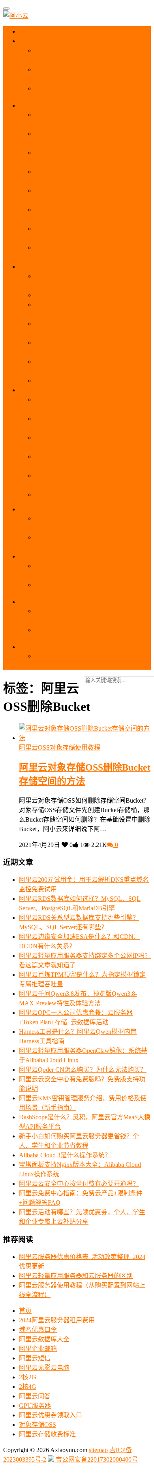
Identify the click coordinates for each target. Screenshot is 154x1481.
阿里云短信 (35, 1358)
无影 (31, 390)
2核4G (27, 1386)
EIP (30, 647)
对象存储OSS (37, 1424)
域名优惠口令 (38, 1329)
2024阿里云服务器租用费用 (57, 1320)
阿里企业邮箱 (38, 1348)
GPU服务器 (35, 1405)
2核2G (27, 1377)
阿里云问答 (35, 1396)
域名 (32, 556)
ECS (32, 105)
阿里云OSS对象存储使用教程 (59, 747)
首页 (32, 31)
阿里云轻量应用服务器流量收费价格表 (88, 380)
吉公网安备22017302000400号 (96, 1459)
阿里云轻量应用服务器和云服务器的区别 (91, 295)
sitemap (98, 1450)
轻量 (32, 266)
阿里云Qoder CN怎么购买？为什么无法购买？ (82, 1069)
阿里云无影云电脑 (44, 1367)
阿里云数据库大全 (44, 1339)
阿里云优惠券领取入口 (50, 1415)
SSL (31, 601)
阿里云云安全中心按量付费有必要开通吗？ (79, 1183)
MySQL (35, 509)
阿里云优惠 (40, 41)
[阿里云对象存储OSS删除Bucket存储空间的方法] (85, 738)
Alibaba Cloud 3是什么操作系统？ (65, 1155)
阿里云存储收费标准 (47, 1434)
